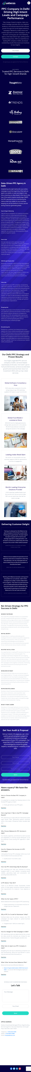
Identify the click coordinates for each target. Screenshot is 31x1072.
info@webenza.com (10, 1035)
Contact (15, 56)
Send (15, 1013)
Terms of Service (23, 62)
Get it (15, 775)
